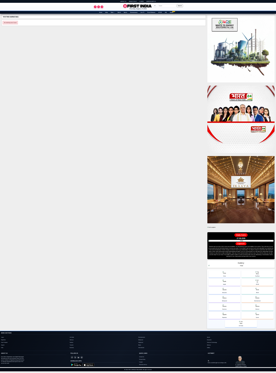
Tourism (71, 346)
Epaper (172, 12)
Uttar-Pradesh (4, 344)
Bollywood (140, 341)
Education (209, 341)
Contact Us (141, 358)
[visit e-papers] (211, 228)
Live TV (142, 12)
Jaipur (2, 338)
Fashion (71, 344)
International (141, 349)
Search (180, 5)
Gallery (208, 349)
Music (139, 346)
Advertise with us (143, 366)
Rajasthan (3, 341)
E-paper (141, 363)
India (106, 12)
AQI (166, 12)
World (119, 12)
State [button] (112, 12)
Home (100, 12)
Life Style (72, 338)
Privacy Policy (142, 361)
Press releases (151, 12)
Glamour (72, 341)
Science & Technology (212, 344)
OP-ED (160, 12)
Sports (125, 12)
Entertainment (133, 12)
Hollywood (140, 344)
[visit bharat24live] (241, 120)
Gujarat (2, 346)
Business (72, 349)
